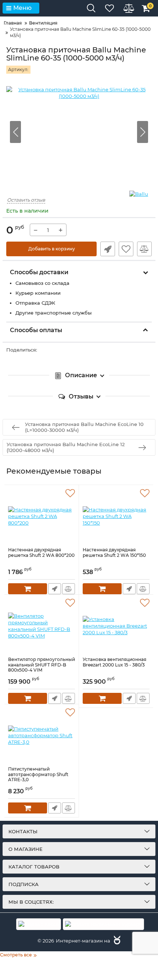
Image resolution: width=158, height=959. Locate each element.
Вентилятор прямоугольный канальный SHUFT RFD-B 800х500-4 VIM (41, 665)
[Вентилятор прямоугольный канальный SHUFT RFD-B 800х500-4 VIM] (41, 625)
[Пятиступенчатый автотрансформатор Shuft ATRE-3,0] (41, 735)
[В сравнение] (144, 249)
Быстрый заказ (107, 249)
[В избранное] (126, 249)
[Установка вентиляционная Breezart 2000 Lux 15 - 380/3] (116, 625)
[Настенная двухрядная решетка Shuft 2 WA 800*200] (41, 516)
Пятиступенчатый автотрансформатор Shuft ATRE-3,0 (38, 774)
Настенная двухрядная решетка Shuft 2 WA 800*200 (41, 552)
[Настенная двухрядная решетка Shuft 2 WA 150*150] (116, 516)
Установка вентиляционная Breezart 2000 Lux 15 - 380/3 (114, 662)
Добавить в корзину (51, 248)
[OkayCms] (116, 941)
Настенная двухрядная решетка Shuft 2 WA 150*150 (114, 552)
